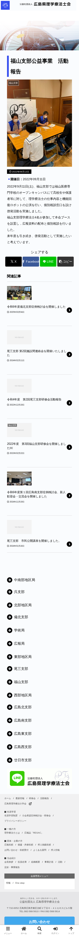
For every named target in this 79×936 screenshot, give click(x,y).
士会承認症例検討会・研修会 (36, 815)
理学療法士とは (12, 833)
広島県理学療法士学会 (15, 803)
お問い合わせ (39, 922)
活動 (60, 862)
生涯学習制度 (11, 815)
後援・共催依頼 (25, 844)
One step (20, 883)
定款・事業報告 (12, 867)
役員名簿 (22, 862)
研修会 (32, 798)
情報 (8, 883)
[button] (65, 262)
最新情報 (20, 798)
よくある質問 (39, 850)
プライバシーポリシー (15, 821)
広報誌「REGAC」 (33, 833)
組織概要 (35, 862)
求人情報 (55, 850)
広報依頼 (8, 844)
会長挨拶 (8, 862)
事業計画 (49, 862)
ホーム (7, 798)
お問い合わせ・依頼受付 (16, 850)
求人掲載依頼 (44, 844)
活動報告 (44, 798)
